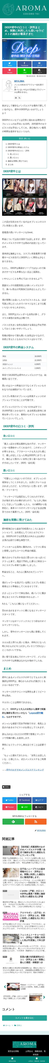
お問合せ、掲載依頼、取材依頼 (36, 1053)
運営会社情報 (13, 1051)
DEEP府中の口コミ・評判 (18, 151)
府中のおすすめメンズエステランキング (25, 770)
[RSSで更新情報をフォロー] (19, 97)
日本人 (7, 787)
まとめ (10, 164)
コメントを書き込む (24, 1018)
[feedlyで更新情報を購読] (15, 97)
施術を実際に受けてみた (18, 161)
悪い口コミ (14, 158)
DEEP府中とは (14, 144)
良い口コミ (14, 154)
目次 (21, 138)
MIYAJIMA (19, 81)
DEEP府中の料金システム (18, 147)
